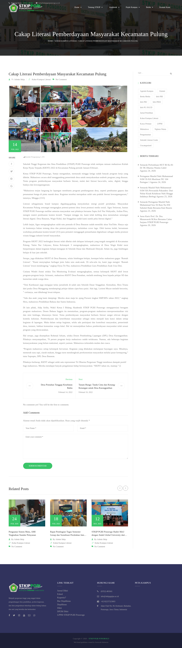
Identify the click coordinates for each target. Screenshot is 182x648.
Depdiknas (62, 604)
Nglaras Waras (160, 129)
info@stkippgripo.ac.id (110, 596)
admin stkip (19, 79)
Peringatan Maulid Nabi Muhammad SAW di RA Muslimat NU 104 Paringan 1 (156, 179)
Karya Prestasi (145, 124)
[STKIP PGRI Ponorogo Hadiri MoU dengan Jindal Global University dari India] (110, 512)
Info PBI (159, 96)
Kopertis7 (61, 597)
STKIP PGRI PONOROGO (99, 639)
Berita (148, 7)
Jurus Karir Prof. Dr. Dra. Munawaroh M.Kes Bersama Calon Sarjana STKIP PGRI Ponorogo (156, 219)
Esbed (60, 594)
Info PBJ (143, 102)
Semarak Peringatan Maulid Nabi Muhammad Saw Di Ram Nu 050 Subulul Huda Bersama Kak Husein (156, 205)
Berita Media (145, 96)
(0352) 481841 (106, 591)
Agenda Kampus (146, 91)
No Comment (61, 79)
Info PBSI (157, 102)
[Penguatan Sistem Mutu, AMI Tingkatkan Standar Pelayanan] (27, 512)
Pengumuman (145, 135)
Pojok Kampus (131, 7)
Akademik (113, 7)
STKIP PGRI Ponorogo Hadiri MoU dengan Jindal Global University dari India (108, 535)
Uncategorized (145, 145)
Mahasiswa (144, 129)
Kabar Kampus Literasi (41, 79)
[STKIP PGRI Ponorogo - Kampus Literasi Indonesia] (27, 7)
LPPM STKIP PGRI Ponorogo (71, 615)
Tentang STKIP (94, 7)
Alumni (162, 91)
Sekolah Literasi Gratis (149, 140)
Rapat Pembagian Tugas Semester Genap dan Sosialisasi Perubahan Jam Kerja (67, 535)
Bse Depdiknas (64, 601)
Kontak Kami (164, 7)
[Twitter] (11, 171)
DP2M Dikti (62, 611)
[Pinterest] (11, 178)
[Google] (11, 186)
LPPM (159, 124)
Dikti (59, 608)
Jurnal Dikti (62, 590)
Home (76, 7)
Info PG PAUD (146, 107)
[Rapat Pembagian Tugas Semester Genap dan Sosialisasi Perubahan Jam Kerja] (68, 512)
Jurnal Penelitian (146, 113)
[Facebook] (11, 164)
